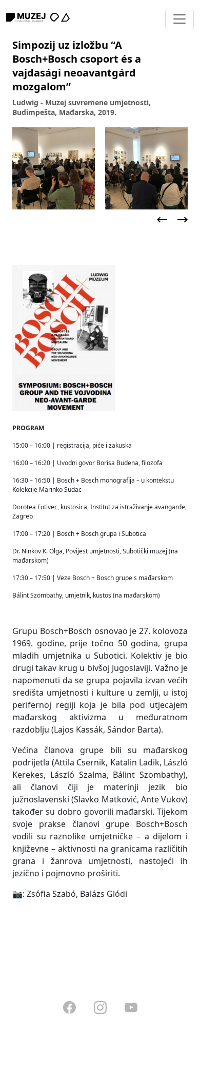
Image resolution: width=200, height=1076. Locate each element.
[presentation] (162, 220)
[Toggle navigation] (179, 19)
